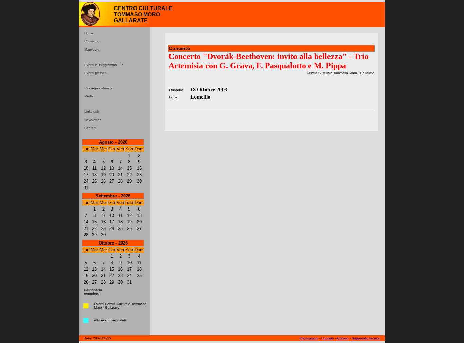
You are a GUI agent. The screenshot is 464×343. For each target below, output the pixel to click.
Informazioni (308, 338)
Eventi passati (95, 73)
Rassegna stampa (98, 88)
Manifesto (92, 49)
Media (89, 96)
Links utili (91, 111)
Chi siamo (92, 41)
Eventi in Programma (100, 65)
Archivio (342, 338)
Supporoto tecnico (366, 338)
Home (88, 33)
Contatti (90, 128)
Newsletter (92, 120)
